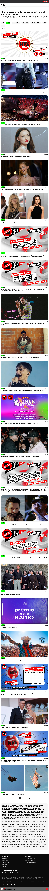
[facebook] (15, 872)
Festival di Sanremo (35, 22)
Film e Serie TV (15, 22)
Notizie (5, 7)
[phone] (8, 872)
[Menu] (1, 5)
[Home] (4, 5)
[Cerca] (47, 4)
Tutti (3, 22)
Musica (8, 22)
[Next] (32, 798)
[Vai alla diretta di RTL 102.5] (47, 889)
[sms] (5, 872)
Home (2, 7)
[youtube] (17, 872)
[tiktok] (12, 872)
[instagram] (10, 872)
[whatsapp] (3, 872)
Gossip (44, 22)
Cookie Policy (5, 884)
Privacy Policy (13, 884)
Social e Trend (25, 22)
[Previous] (17, 798)
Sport (3, 25)
